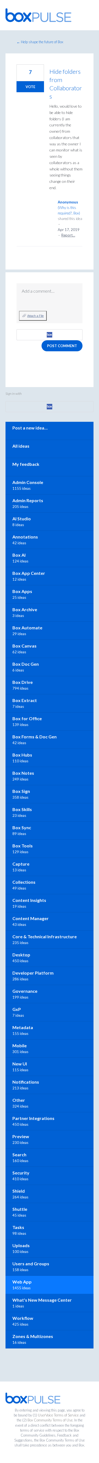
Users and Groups (30, 1263)
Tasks (18, 1227)
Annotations (25, 536)
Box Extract (24, 700)
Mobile (19, 1045)
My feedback (25, 464)
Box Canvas (24, 645)
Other (18, 1100)
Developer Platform (33, 972)
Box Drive (22, 682)
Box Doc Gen (25, 664)
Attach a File (35, 315)
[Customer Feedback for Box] (39, 15)
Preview (20, 1136)
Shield (18, 1190)
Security (20, 1172)
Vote (30, 87)
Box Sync (21, 827)
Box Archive (24, 609)
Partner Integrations (33, 1118)
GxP (16, 1009)
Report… (68, 235)
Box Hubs (22, 754)
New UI (19, 1063)
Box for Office (27, 718)
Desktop (21, 954)
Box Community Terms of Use (50, 1420)
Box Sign (21, 791)
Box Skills (22, 809)
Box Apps (22, 591)
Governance (24, 991)
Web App (22, 1281)
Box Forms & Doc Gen (34, 736)
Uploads (21, 1245)
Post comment (62, 346)
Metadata (22, 1027)
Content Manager (30, 918)
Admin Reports (27, 500)
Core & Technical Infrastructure (44, 936)
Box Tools (22, 845)
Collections (23, 882)
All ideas (20, 445)
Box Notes (23, 773)
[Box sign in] (49, 334)
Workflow (22, 1318)
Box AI (19, 555)
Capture (20, 863)
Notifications (25, 1081)
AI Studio (21, 518)
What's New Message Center (42, 1299)
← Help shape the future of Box (39, 42)
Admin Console (27, 482)
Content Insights (29, 900)
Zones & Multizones (32, 1336)
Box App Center (28, 573)
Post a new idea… (30, 427)
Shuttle (19, 1209)
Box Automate (27, 627)
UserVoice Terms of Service (58, 1415)
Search (19, 1154)
